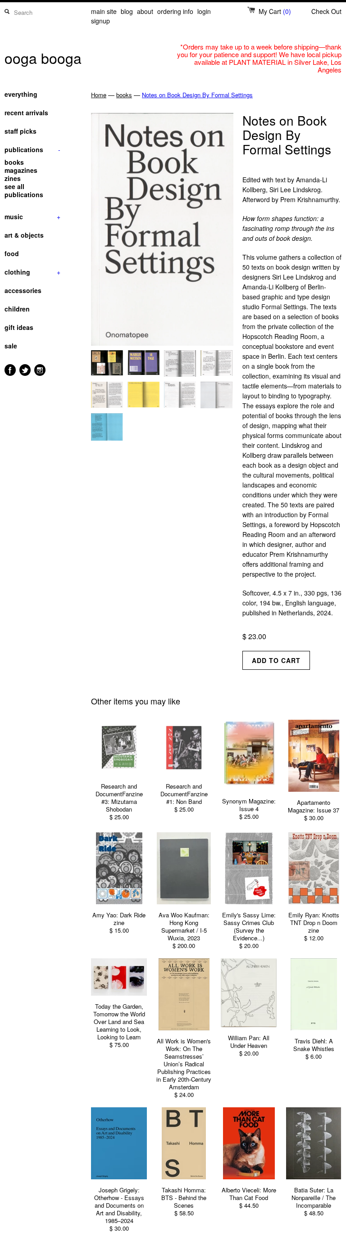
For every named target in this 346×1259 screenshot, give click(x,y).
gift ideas (19, 327)
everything (21, 94)
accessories (23, 290)
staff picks (20, 130)
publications (32, 149)
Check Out (326, 11)
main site (104, 11)
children (17, 308)
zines (13, 178)
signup (100, 20)
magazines (21, 170)
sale (11, 345)
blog (127, 11)
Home (98, 94)
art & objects (24, 234)
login (204, 11)
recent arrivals (26, 112)
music (32, 216)
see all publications (24, 190)
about (145, 11)
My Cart (275, 11)
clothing (32, 271)
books (14, 162)
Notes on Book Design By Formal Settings (197, 94)
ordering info (175, 11)
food (12, 253)
